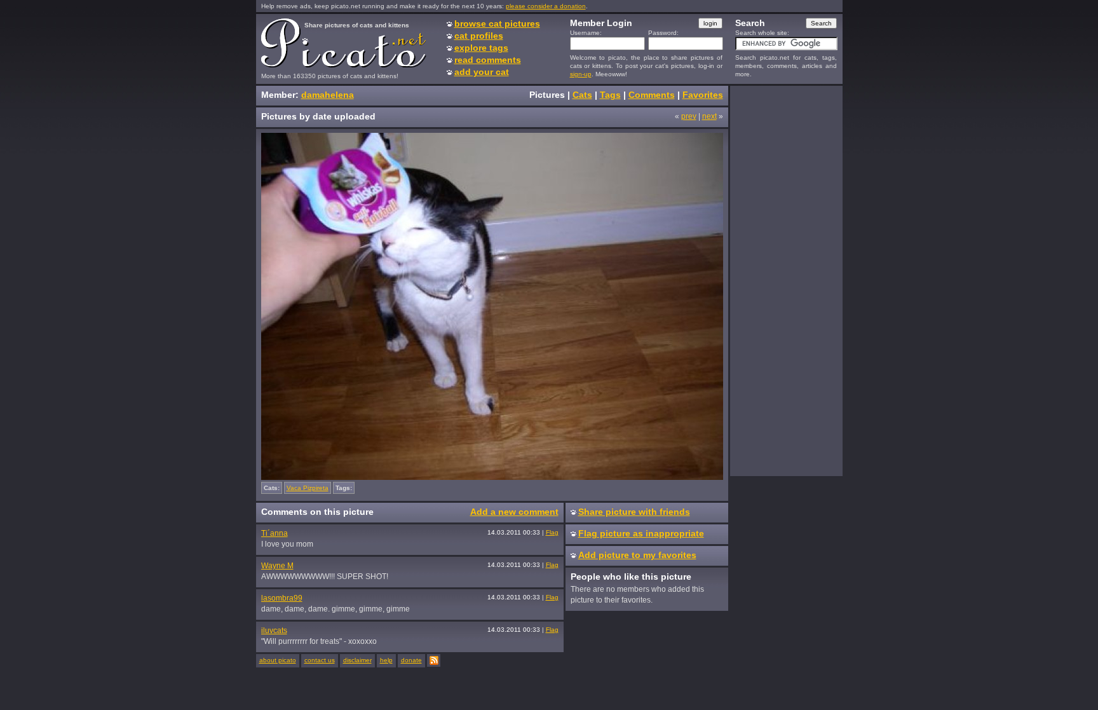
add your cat (481, 72)
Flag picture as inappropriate (641, 533)
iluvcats (274, 630)
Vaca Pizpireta (308, 487)
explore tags (481, 48)
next (709, 116)
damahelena (327, 95)
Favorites (702, 95)
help (386, 660)
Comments (651, 95)
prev (688, 116)
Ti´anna (274, 533)
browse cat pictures (497, 23)
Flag (552, 532)
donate (411, 660)
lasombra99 (281, 598)
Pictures (547, 95)
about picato (277, 660)
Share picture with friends (634, 512)
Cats (582, 95)
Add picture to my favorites (637, 555)
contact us (319, 660)
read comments (487, 60)
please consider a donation (546, 6)
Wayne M (277, 565)
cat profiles (478, 36)
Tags (610, 95)
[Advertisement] (786, 280)
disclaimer (357, 660)
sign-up (581, 74)
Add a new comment (514, 512)
